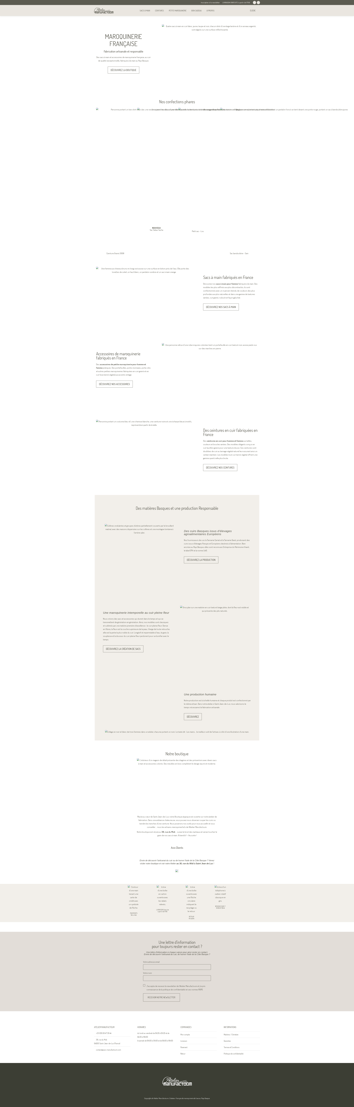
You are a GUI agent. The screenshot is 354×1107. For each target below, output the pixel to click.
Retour (182, 1053)
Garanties (227, 1041)
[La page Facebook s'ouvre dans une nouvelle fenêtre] (254, 2)
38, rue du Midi (168, 832)
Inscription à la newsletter (210, 2)
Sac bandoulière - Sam (239, 253)
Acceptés (191, 918)
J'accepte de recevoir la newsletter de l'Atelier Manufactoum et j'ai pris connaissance (176, 988)
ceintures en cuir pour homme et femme (225, 441)
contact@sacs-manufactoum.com (108, 1050)
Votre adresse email (151, 962)
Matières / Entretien (231, 1034)
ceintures (248, 448)
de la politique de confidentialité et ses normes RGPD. (180, 989)
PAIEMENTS (133, 913)
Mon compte (185, 1034)
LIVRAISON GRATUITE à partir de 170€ (236, 2)
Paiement (183, 1047)
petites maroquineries (113, 371)
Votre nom (147, 973)
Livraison (183, 1041)
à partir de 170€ (162, 911)
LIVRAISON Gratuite (162, 910)
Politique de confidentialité (233, 1053)
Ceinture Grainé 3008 (115, 253)
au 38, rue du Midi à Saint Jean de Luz (194, 863)
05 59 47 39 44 (220, 908)
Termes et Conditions (231, 1047)
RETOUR (191, 917)
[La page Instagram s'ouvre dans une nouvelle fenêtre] (258, 2)
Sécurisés (134, 915)
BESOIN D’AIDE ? (220, 906)
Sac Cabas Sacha (156, 229)
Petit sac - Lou (198, 231)
